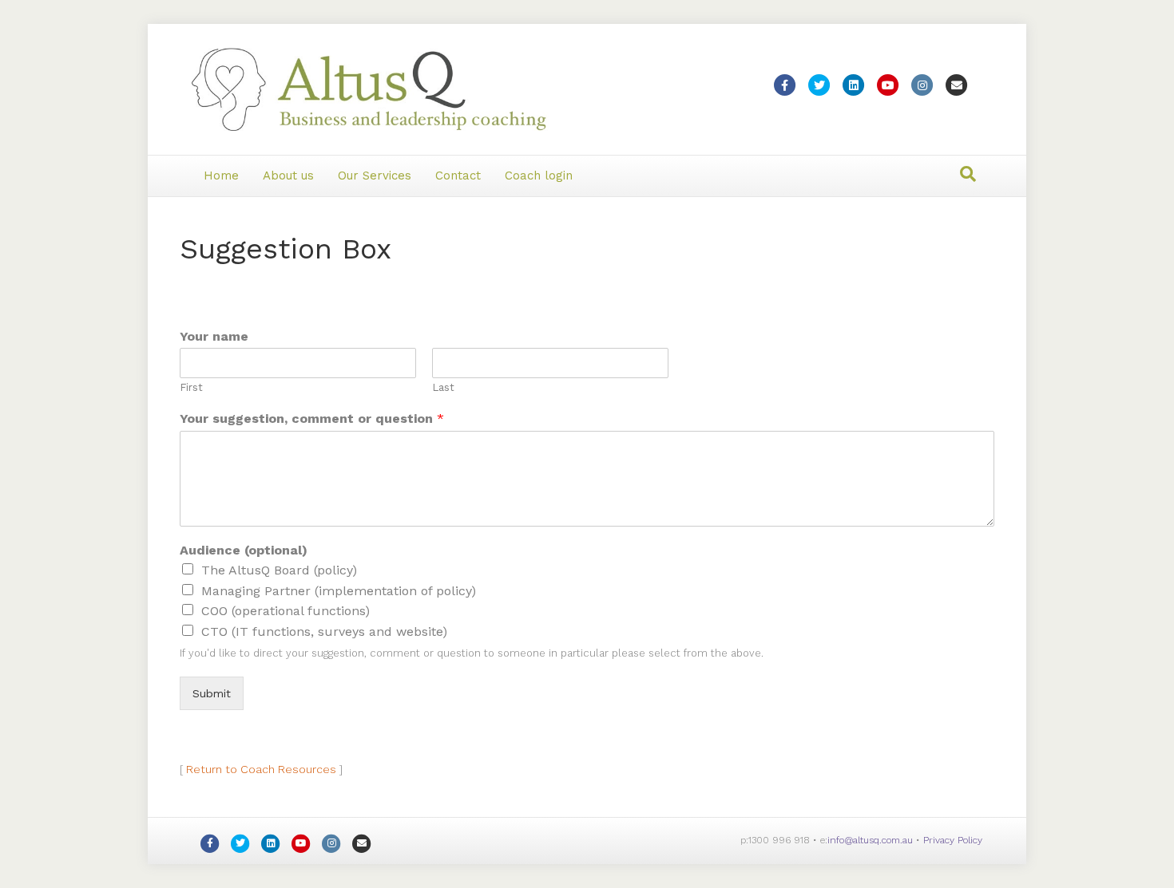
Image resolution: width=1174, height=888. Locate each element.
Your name (214, 336)
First (191, 387)
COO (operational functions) (285, 610)
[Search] (968, 174)
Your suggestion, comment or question (312, 418)
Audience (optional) (243, 550)
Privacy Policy (952, 840)
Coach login (539, 175)
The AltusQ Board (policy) (279, 570)
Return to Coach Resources (261, 769)
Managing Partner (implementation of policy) (338, 590)
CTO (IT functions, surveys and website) (324, 631)
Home (221, 175)
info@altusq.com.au (870, 840)
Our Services (374, 175)
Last (443, 387)
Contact (458, 175)
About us (288, 175)
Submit (211, 693)
